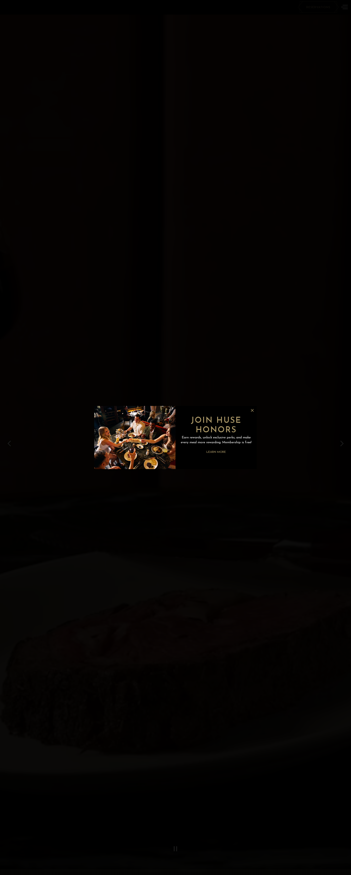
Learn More (216, 452)
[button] (252, 410)
